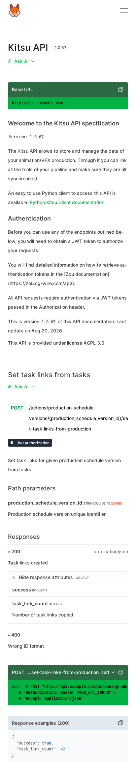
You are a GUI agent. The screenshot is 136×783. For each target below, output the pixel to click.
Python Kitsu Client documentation (67, 202)
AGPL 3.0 (94, 343)
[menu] (21, 61)
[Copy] (121, 89)
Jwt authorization (33, 442)
